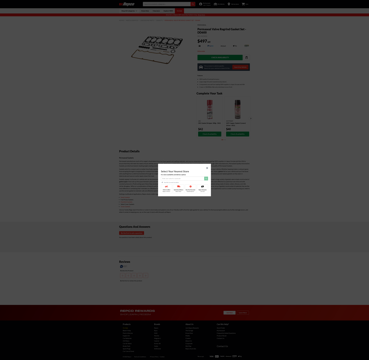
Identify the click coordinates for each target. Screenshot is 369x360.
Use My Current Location (171, 182)
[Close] (207, 168)
